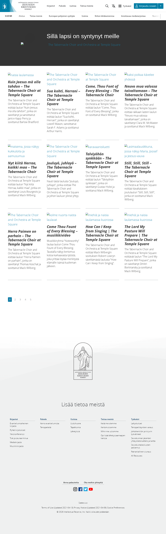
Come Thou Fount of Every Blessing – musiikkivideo (62, 231)
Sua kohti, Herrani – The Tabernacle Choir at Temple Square (63, 97)
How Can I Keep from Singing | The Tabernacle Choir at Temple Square (102, 233)
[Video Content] (83, 44)
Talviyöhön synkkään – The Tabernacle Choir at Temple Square (102, 160)
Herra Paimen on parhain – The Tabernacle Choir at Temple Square (24, 237)
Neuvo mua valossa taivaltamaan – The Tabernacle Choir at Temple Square (140, 92)
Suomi (8, 16)
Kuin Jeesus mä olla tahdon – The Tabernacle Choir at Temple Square (24, 88)
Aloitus (22, 16)
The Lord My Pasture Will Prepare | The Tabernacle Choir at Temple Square (140, 235)
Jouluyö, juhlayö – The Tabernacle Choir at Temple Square (62, 169)
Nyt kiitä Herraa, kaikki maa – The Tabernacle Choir (22, 167)
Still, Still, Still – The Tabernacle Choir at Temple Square (138, 169)
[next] (36, 299)
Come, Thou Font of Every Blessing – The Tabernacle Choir (102, 90)
